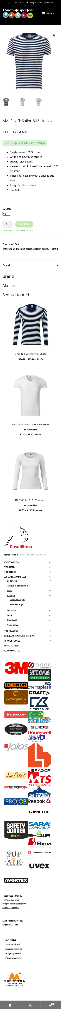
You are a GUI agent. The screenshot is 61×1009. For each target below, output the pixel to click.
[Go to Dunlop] (16, 714)
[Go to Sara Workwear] (39, 825)
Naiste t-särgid (40, 248)
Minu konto (10, 1005)
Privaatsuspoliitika (13, 958)
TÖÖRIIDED (9, 567)
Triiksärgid (12, 620)
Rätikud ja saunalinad (17, 585)
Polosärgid (12, 610)
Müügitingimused (13, 953)
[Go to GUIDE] (39, 727)
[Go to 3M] (16, 668)
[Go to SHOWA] (39, 833)
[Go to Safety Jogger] (16, 830)
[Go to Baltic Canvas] (39, 675)
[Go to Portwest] (39, 792)
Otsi (30, 1005)
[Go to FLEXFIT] (16, 729)
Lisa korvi (24, 224)
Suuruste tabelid (12, 944)
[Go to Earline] (39, 714)
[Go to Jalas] (16, 747)
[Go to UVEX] (39, 866)
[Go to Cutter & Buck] (39, 703)
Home (7, 554)
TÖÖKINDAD (10, 571)
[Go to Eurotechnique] (39, 720)
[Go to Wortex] (16, 880)
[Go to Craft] (39, 693)
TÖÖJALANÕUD (11, 631)
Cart (47, 1003)
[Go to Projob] (16, 801)
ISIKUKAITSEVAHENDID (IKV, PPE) (19, 636)
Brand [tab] (6, 265)
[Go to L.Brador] (39, 757)
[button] (53, 35)
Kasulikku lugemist (13, 949)
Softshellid (12, 580)
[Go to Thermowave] (39, 852)
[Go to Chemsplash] (39, 686)
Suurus (7, 208)
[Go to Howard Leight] (39, 739)
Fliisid (9, 590)
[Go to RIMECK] (39, 812)
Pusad (10, 615)
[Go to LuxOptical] (16, 775)
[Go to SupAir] (16, 858)
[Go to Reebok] (39, 800)
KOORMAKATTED (12, 650)
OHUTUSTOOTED (12, 640)
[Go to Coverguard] (16, 697)
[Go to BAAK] (39, 665)
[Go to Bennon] (16, 685)
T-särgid (53, 248)
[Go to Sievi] (39, 844)
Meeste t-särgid (24, 248)
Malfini (15, 554)
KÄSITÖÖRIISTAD (12, 562)
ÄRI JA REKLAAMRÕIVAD (15, 576)
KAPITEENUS (10, 940)
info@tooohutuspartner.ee (41, 3)
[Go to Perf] (16, 787)
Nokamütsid (12, 625)
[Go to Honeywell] (39, 733)
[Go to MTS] (39, 779)
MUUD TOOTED (11, 645)
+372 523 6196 (18, 3)
